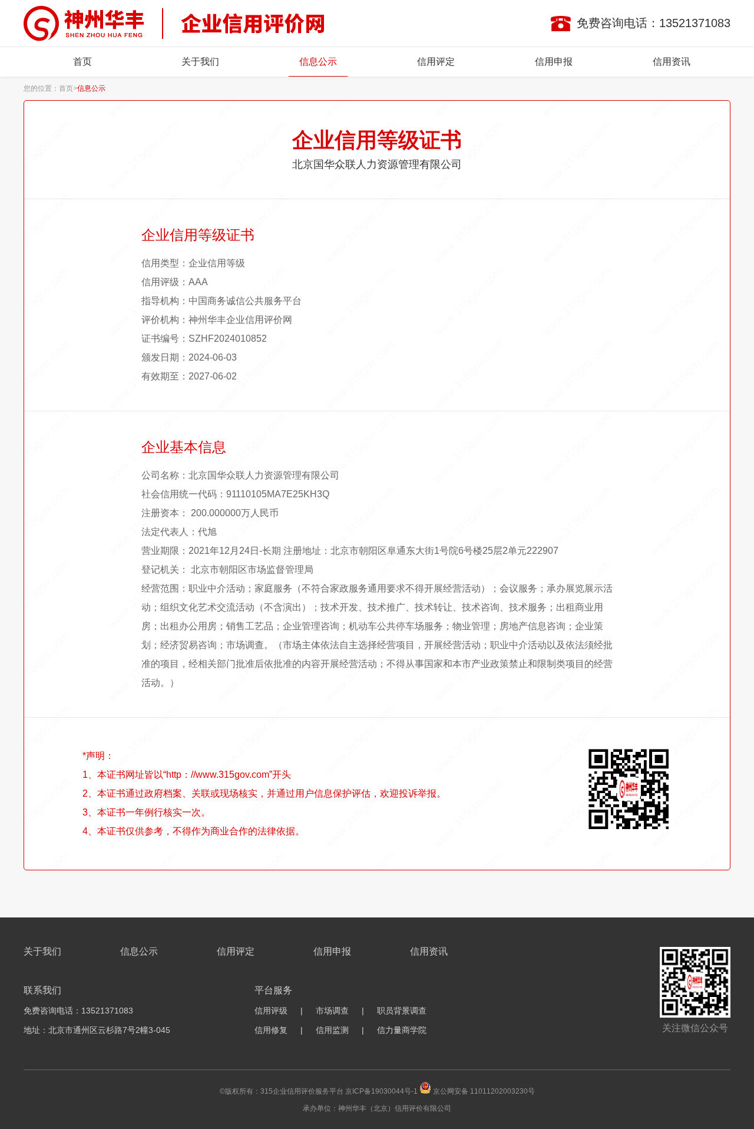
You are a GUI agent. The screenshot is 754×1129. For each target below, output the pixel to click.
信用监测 (332, 1030)
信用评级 (270, 1010)
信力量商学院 (401, 1030)
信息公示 (318, 62)
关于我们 (200, 62)
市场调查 (332, 1010)
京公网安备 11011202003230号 (484, 1091)
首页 (82, 62)
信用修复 (270, 1030)
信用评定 (436, 62)
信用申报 (554, 62)
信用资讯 (671, 62)
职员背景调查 (401, 1010)
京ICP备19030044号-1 (381, 1091)
